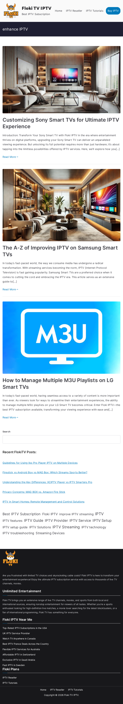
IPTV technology (94, 527)
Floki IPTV (50, 514)
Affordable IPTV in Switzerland (19, 654)
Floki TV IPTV (36, 8)
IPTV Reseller (74, 10)
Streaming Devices (50, 533)
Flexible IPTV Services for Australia (21, 649)
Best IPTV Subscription (22, 514)
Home (58, 10)
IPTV (99, 514)
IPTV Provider (56, 520)
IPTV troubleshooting (18, 533)
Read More (9, 156)
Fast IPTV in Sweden (14, 665)
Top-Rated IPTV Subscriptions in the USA (25, 628)
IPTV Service (80, 520)
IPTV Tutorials (94, 10)
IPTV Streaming (66, 527)
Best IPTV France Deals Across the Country (26, 643)
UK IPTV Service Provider (16, 633)
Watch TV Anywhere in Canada (19, 638)
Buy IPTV (113, 10)
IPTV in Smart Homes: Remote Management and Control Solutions (44, 501)
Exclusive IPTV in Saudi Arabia (19, 659)
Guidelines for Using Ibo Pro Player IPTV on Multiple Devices (40, 462)
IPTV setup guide (15, 527)
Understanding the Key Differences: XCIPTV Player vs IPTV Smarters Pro (47, 482)
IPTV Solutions (40, 527)
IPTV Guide (33, 520)
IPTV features (12, 521)
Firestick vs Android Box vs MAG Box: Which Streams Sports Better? (45, 472)
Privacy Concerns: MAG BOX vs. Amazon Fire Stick (34, 491)
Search (6, 431)
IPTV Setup (102, 520)
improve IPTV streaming (76, 514)
